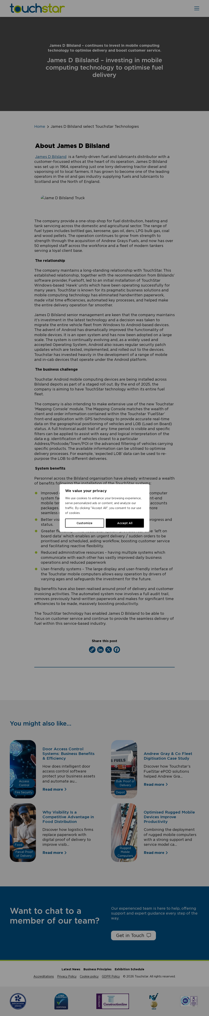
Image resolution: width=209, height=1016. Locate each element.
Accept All (124, 523)
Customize (84, 523)
